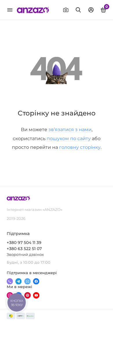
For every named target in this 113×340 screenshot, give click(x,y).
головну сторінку (80, 147)
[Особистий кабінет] (91, 10)
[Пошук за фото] (66, 10)
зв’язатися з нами (70, 129)
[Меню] (10, 10)
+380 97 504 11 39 (24, 242)
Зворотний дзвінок (25, 254)
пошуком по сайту (69, 138)
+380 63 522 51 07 (24, 248)
